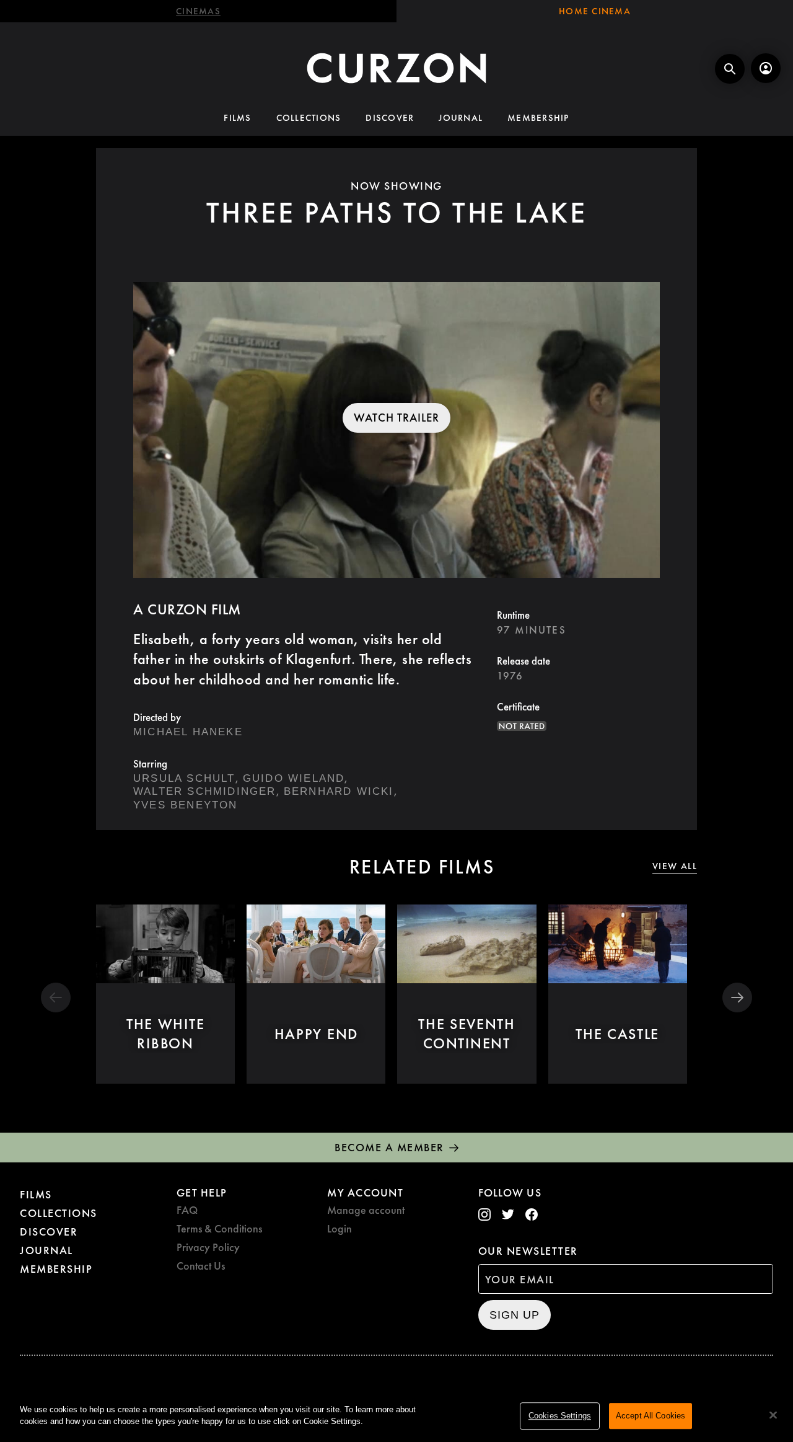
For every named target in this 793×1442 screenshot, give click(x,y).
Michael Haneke (188, 732)
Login (339, 1228)
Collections (308, 118)
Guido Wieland (294, 778)
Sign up (514, 1315)
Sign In (766, 68)
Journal (461, 118)
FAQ (187, 1210)
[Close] (773, 1414)
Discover (390, 118)
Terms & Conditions (219, 1228)
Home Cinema (595, 11)
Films (237, 118)
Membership (538, 118)
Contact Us (201, 1265)
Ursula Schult (184, 778)
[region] (396, 1416)
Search (730, 69)
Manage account (366, 1210)
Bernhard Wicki (339, 791)
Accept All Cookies (650, 1415)
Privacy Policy (208, 1247)
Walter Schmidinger (204, 791)
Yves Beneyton (185, 805)
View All (674, 866)
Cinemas (198, 11)
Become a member (389, 1147)
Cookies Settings (559, 1415)
